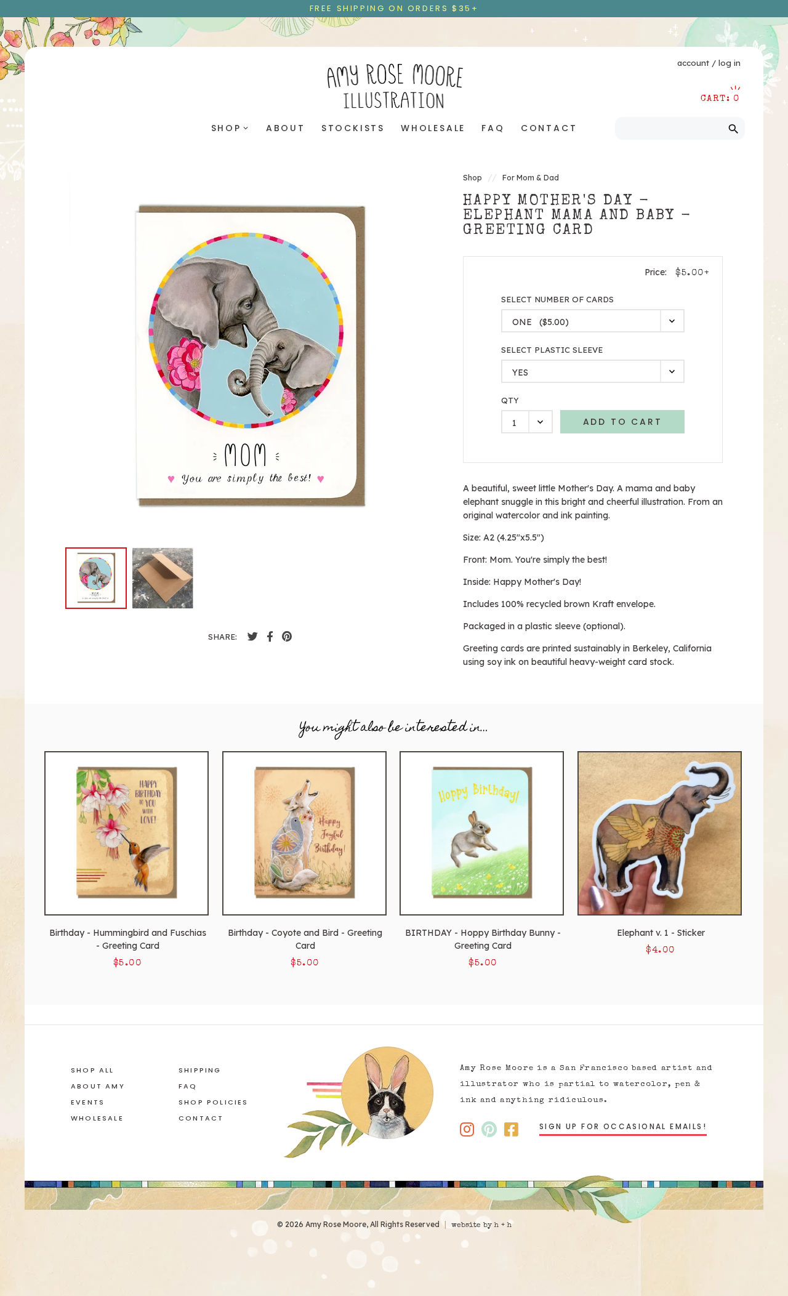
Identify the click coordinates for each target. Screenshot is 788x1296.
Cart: (720, 98)
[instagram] (467, 1129)
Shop (230, 128)
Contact (549, 128)
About (285, 128)
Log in (729, 63)
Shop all (93, 1070)
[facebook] (252, 636)
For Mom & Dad (530, 177)
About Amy (98, 1086)
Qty (510, 400)
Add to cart (622, 422)
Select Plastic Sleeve (552, 350)
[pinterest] (287, 636)
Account (693, 63)
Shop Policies (214, 1102)
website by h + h (481, 1226)
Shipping (200, 1070)
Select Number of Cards (557, 300)
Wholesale (433, 128)
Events (88, 1102)
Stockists (353, 128)
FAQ (492, 128)
